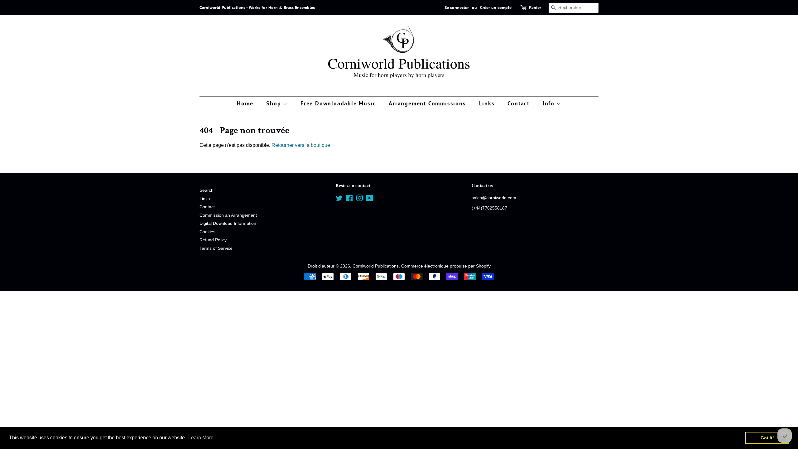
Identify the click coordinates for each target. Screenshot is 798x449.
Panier (535, 7)
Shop (274, 103)
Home (245, 103)
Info (550, 103)
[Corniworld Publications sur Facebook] (349, 199)
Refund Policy (213, 240)
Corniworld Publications (376, 266)
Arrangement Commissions (427, 103)
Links (487, 103)
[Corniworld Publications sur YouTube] (369, 199)
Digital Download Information (228, 223)
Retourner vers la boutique (301, 145)
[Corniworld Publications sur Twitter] (339, 199)
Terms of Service (216, 248)
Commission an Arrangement (228, 215)
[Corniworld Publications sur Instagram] (359, 199)
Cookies (207, 231)
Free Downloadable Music (338, 103)
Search (207, 190)
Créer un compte (496, 7)
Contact (518, 103)
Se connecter (457, 7)
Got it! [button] (767, 437)
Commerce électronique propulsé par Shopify (446, 266)
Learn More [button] (201, 437)
